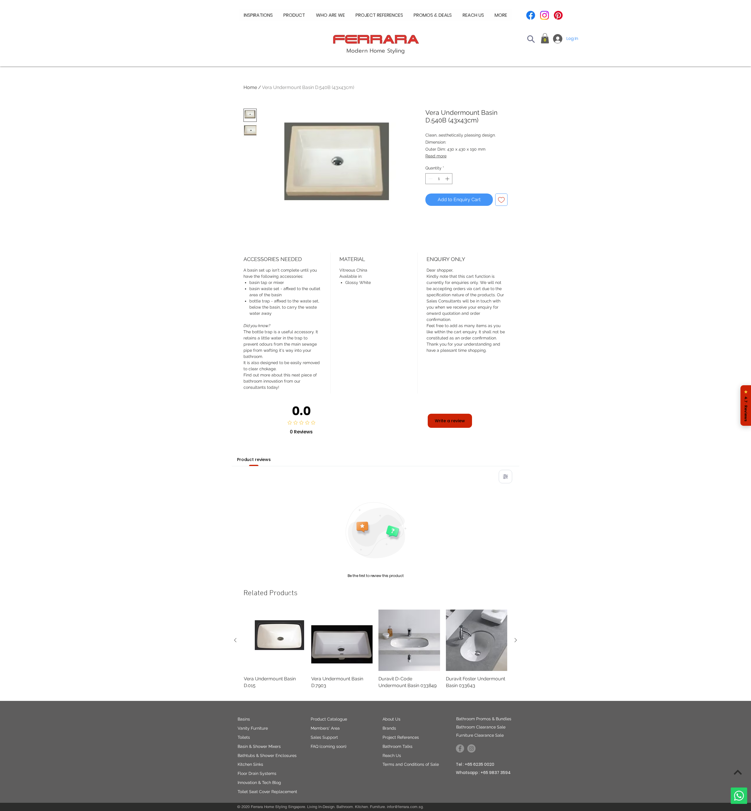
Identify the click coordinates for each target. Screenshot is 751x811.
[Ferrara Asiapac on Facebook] (460, 748)
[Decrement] (430, 179)
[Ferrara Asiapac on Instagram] (471, 748)
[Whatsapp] (739, 796)
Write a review (450, 421)
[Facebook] (531, 15)
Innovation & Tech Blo (258, 782)
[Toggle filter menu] (505, 476)
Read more (435, 156)
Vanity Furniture (253, 728)
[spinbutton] (439, 179)
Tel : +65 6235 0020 (475, 764)
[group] (375, 652)
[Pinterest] (558, 15)
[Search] (531, 39)
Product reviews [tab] (254, 459)
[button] (330, 15)
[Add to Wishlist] (501, 200)
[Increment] (447, 179)
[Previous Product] (235, 640)
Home (250, 87)
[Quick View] (274, 640)
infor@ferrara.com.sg (405, 807)
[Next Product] (515, 640)
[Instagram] (544, 15)
